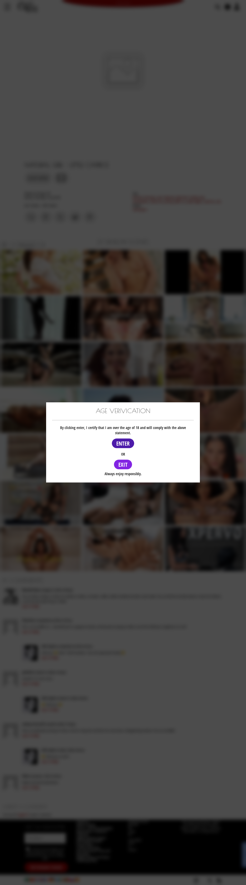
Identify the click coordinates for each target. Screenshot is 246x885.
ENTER (123, 443)
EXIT (123, 464)
